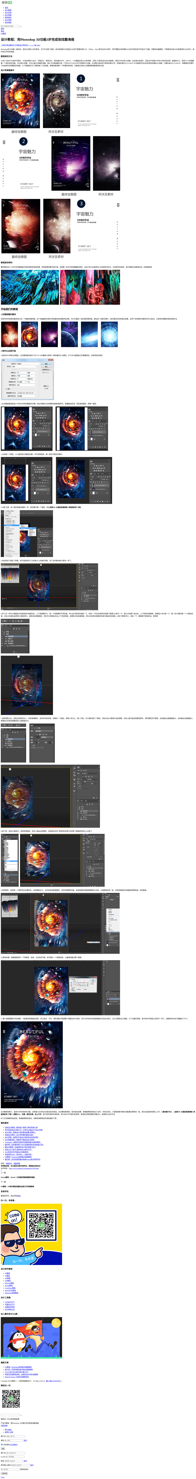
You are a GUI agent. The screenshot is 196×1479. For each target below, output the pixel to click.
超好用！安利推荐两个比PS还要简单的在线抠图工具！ (24, 1145)
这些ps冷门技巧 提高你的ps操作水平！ (19, 1149)
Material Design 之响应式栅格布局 (17, 1377)
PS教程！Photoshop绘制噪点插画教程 (18, 1157)
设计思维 (8, 15)
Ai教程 (7, 1276)
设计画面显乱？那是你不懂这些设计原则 (19, 1140)
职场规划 (8, 17)
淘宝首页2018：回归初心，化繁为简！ (19, 1154)
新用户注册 (9, 1432)
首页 (6, 8)
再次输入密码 (6, 1465)
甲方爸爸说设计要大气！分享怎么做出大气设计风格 (23, 1130)
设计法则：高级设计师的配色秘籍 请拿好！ (20, 1132)
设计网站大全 (10, 1309)
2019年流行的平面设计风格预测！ (17, 1152)
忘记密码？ (14, 1445)
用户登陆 (8, 1430)
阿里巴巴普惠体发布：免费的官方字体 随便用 (21, 1374)
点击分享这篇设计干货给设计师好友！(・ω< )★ (20, 45)
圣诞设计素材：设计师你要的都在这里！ (19, 1135)
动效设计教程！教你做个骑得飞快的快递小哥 (21, 1127)
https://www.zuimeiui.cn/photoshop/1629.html (24, 1168)
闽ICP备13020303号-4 (53, 1381)
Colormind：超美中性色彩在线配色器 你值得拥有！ (23, 1142)
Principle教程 (9, 1283)
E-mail (3, 1457)
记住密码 (6, 1445)
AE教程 (7, 1278)
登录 (18, 1196)
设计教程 (8, 10)
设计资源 (8, 20)
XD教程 (8, 1281)
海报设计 (9, 1163)
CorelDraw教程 (10, 1288)
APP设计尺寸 (9, 1302)
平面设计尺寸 (10, 1304)
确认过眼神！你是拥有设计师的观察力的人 (20, 1147)
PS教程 (3, 33)
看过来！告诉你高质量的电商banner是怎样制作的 (22, 1159)
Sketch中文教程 (10, 1290)
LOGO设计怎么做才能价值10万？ (17, 1372)
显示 (25, 1440)
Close (2, 1477)
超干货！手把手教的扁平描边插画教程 (19, 1369)
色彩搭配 (8, 22)
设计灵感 (8, 13)
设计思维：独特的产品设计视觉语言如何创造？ (22, 1137)
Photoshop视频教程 (11, 1293)
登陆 (2, 29)
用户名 (3, 1436)
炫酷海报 (17, 1163)
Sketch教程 (9, 1285)
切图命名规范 (10, 1307)
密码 (2, 1440)
